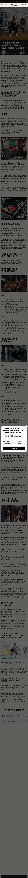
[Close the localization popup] (26, 426)
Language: (19, 441)
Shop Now (14, 448)
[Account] (23, 5)
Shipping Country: (6, 441)
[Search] (5, 5)
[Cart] (26, 5)
